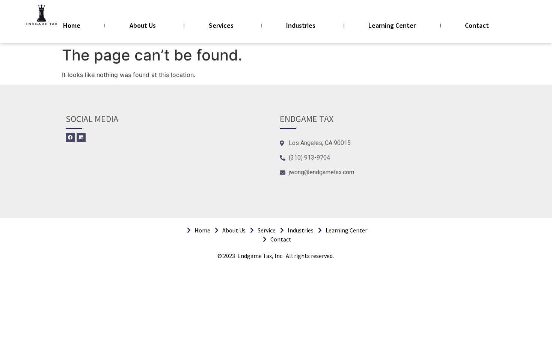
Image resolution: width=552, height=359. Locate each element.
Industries (300, 25)
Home (71, 25)
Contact (477, 25)
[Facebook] (70, 137)
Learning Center (392, 25)
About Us (143, 25)
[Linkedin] (81, 137)
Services (221, 25)
